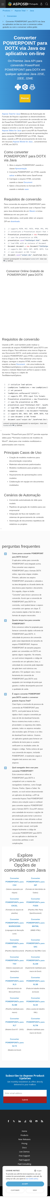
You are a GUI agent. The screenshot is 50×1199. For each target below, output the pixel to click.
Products (24, 1135)
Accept (25, 1184)
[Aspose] (18, 4)
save (27, 189)
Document (28, 182)
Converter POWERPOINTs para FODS (35, 902)
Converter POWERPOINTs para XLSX (35, 1001)
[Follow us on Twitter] (14, 1121)
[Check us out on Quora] (31, 1121)
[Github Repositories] (36, 1121)
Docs (24, 1147)
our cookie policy (32, 1179)
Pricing (24, 1143)
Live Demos (24, 1151)
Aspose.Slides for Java (11, 130)
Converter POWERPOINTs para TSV (14, 960)
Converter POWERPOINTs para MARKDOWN (14, 922)
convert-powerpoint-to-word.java (16, 259)
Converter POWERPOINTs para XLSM (14, 1001)
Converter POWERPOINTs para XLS (14, 980)
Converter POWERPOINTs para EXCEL (14, 902)
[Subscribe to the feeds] (42, 1121)
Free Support (24, 1155)
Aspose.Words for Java (23, 142)
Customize (15, 1190)
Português (33, 4)
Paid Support (24, 1160)
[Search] (46, 4)
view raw (43, 259)
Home (24, 1131)
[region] (25, 241)
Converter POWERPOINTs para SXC (35, 943)
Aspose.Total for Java (11, 114)
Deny (35, 1190)
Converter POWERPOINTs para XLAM (35, 960)
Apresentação (21, 168)
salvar (11, 175)
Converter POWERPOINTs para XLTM (35, 1022)
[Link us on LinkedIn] (19, 1121)
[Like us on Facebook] (8, 1121)
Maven (32, 211)
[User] (41, 4)
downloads (15, 221)
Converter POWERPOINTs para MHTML (35, 922)
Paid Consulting (24, 1164)
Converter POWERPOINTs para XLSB (35, 980)
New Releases (24, 1139)
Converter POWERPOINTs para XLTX (14, 1042)
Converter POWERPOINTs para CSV (14, 881)
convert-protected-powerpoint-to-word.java (21, 423)
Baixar (25, 98)
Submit (25, 1099)
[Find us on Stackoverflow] (25, 1121)
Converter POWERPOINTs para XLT (14, 1022)
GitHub (10, 261)
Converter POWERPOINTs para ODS (14, 943)
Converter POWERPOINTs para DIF (35, 881)
